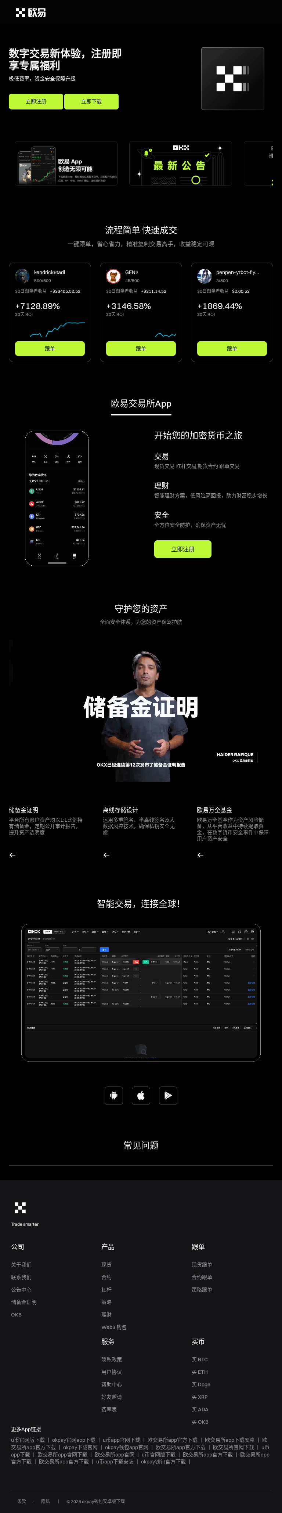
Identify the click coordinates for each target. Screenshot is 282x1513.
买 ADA (200, 1409)
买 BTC (200, 1359)
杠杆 (106, 1289)
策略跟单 (202, 1289)
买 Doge (201, 1384)
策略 (106, 1302)
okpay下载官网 (80, 1447)
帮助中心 (111, 1384)
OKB (16, 1314)
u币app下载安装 (115, 1461)
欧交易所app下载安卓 (230, 1440)
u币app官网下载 (121, 1440)
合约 (106, 1277)
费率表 (109, 1409)
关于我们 (21, 1264)
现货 (106, 1264)
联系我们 (21, 1277)
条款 (21, 1501)
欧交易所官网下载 (233, 1447)
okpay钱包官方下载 (163, 1461)
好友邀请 (111, 1397)
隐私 (45, 1501)
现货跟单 (202, 1264)
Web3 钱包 (114, 1327)
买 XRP (200, 1397)
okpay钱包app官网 (126, 1447)
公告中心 (21, 1289)
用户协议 (111, 1372)
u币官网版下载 (28, 1440)
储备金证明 (24, 1302)
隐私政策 (111, 1359)
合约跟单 (202, 1277)
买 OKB (200, 1422)
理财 (106, 1314)
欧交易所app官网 (114, 1454)
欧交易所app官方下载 (173, 1440)
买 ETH (200, 1372)
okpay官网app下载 (73, 1440)
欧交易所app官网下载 (62, 1454)
